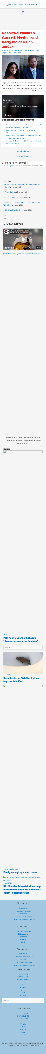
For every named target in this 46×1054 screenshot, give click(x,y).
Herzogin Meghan (34, 51)
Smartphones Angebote (23, 931)
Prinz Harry (17, 53)
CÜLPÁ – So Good (9, 192)
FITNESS (23, 987)
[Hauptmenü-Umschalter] (23, 11)
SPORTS (23, 995)
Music (5, 634)
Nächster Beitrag (23, 156)
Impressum (23, 908)
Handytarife (23, 937)
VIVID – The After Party (11, 197)
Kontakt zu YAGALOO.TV (24, 911)
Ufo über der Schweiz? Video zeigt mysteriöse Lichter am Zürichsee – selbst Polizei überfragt (22, 889)
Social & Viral (7, 675)
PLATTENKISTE (23, 974)
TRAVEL (23, 985)
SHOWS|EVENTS (23, 977)
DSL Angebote (23, 934)
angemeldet (13, 166)
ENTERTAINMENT (23, 979)
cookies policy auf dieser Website (24, 919)
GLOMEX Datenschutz (24, 917)
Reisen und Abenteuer (10, 869)
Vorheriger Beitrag (23, 151)
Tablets (23, 942)
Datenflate (23, 939)
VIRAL (23, 993)
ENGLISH (23, 990)
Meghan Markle (7, 53)
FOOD (23, 982)
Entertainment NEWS (20, 51)
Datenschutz (23, 914)
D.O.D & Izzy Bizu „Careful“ (12, 210)
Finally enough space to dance (20, 872)
